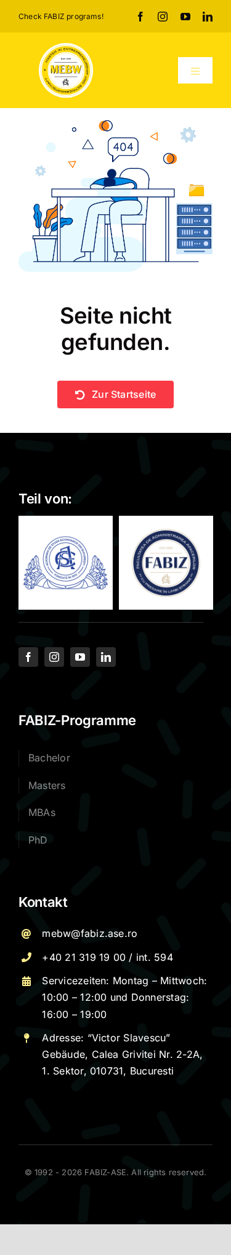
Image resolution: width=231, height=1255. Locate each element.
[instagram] (163, 16)
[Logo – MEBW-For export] (66, 47)
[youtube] (185, 16)
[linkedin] (208, 16)
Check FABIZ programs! (60, 16)
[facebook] (140, 16)
